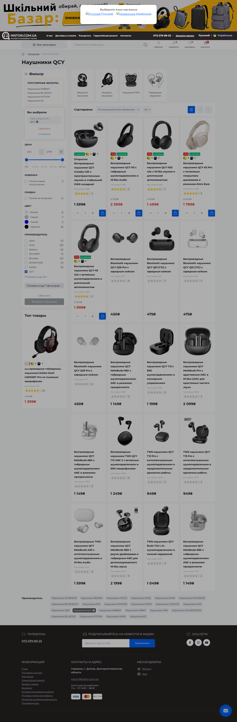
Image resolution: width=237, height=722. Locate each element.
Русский (106, 13)
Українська (143, 13)
